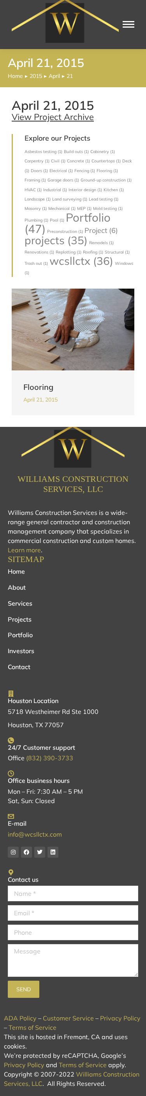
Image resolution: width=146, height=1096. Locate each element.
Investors (21, 651)
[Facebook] (26, 852)
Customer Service (68, 1018)
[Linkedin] (52, 852)
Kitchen (114, 189)
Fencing (84, 170)
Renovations (39, 252)
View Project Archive (53, 116)
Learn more (24, 550)
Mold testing (108, 208)
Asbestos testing (43, 151)
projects (56, 240)
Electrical (61, 170)
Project (101, 230)
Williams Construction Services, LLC (73, 484)
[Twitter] (39, 852)
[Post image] (73, 329)
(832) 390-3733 (49, 758)
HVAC (33, 189)
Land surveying (69, 199)
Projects (20, 619)
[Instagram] (13, 852)
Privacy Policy (120, 1018)
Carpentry (37, 161)
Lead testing (103, 199)
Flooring (107, 170)
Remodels (101, 242)
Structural (117, 252)
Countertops (106, 161)
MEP (84, 208)
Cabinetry (102, 151)
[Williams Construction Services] (73, 447)
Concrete (78, 161)
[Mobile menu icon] (128, 24)
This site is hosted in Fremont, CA (52, 1037)
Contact (19, 667)
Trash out (36, 263)
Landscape (38, 199)
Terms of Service (32, 1027)
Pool (57, 220)
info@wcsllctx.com (35, 834)
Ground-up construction (106, 180)
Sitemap (26, 559)
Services (20, 603)
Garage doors (63, 180)
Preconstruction (65, 231)
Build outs (76, 151)
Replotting (68, 252)
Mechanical (62, 208)
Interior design (85, 189)
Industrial (55, 189)
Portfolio (68, 223)
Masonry (36, 208)
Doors (39, 170)
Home (16, 571)
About (17, 587)
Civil (58, 161)
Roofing (93, 252)
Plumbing (36, 220)
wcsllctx (81, 261)
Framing (35, 180)
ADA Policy (20, 1018)
